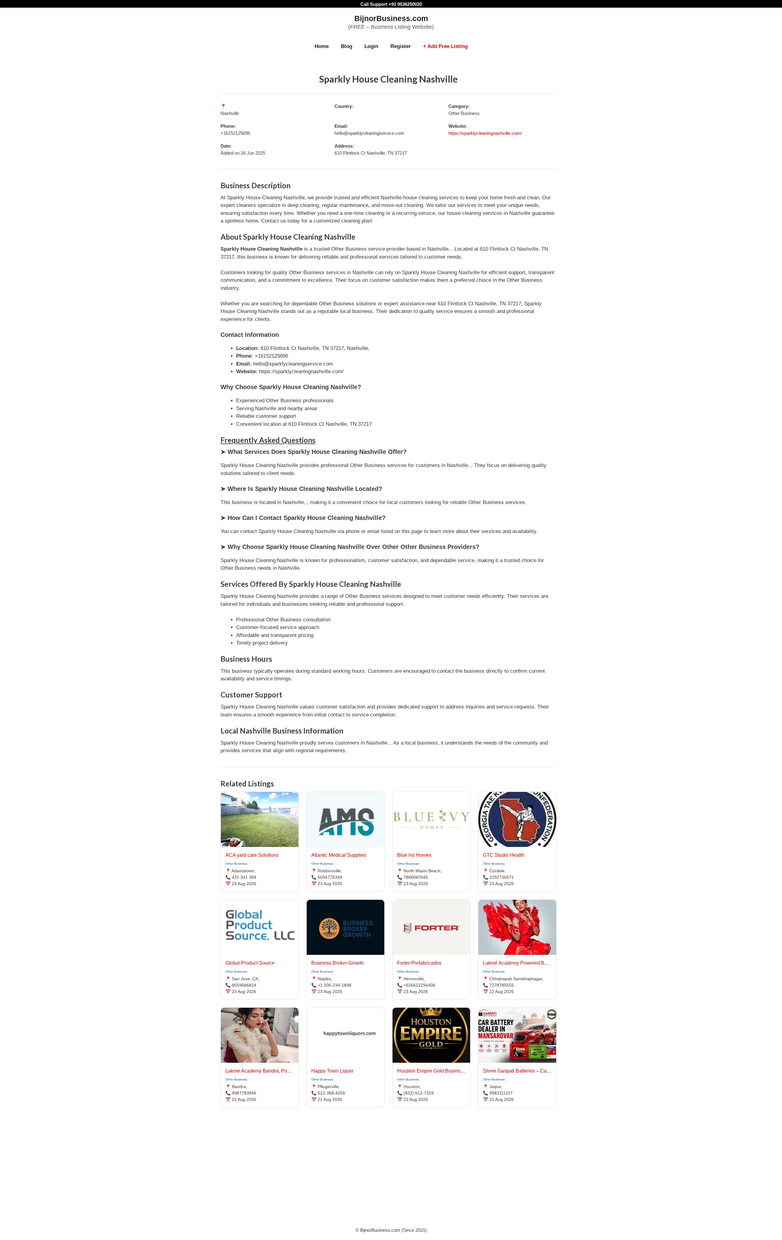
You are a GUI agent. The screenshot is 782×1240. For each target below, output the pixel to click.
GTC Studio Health (503, 855)
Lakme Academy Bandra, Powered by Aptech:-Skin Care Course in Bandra (259, 1070)
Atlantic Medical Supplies (338, 855)
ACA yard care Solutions (252, 855)
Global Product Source (250, 963)
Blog (346, 46)
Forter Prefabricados (419, 963)
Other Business (236, 863)
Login (371, 46)
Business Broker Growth (337, 963)
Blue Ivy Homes (414, 855)
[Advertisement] (391, 1175)
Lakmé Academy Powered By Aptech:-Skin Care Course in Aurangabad (517, 963)
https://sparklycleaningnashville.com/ (485, 133)
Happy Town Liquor (332, 1070)
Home (322, 46)
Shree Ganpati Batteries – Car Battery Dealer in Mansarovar (517, 1070)
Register (400, 46)
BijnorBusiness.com (391, 18)
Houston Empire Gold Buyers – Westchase (431, 1070)
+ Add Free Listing (445, 46)
